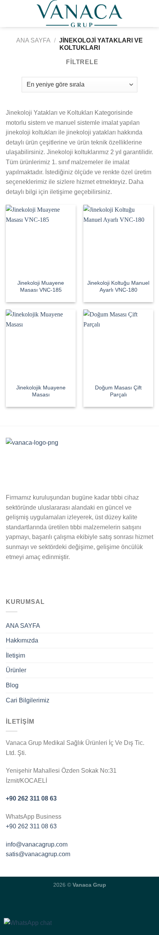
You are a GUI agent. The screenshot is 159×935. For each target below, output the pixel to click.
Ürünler (16, 670)
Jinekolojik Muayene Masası (41, 391)
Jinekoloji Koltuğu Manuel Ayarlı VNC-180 (118, 286)
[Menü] (10, 13)
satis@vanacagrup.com (38, 854)
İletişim (15, 655)
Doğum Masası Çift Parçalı (118, 391)
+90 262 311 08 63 (31, 798)
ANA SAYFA (23, 625)
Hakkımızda (22, 640)
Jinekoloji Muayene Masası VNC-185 (40, 286)
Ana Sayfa (33, 40)
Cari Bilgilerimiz (27, 700)
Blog (12, 685)
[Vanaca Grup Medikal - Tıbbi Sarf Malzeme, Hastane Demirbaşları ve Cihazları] (79, 13)
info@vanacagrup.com (37, 844)
